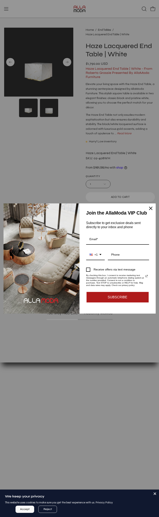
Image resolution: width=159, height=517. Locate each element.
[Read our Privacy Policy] (146, 276)
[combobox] (95, 255)
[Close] (155, 494)
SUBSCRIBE (117, 297)
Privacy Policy (104, 502)
